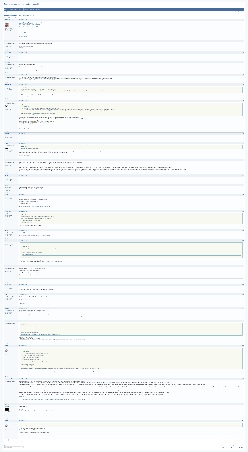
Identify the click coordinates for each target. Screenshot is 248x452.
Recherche (26, 9)
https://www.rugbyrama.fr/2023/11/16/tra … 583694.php (29, 24)
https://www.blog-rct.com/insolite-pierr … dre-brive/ (28, 287)
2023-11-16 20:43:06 (23, 211)
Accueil (5, 9)
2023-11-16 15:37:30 (23, 133)
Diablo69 (7, 133)
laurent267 (7, 62)
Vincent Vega (8, 19)
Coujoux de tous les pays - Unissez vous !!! (21, 4)
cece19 (6, 294)
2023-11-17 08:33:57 (23, 320)
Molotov (7, 41)
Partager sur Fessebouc (228, 447)
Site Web (7, 415)
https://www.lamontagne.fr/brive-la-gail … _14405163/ (29, 23)
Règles (20, 9)
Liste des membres (13, 9)
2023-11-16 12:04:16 (23, 62)
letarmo (6, 100)
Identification (37, 9)
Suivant (16, 17)
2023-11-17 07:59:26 (23, 308)
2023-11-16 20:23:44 (23, 185)
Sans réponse (241, 11)
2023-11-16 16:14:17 (23, 143)
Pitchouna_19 (8, 284)
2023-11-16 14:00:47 (23, 74)
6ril (5, 160)
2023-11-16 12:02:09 (23, 41)
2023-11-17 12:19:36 (23, 378)
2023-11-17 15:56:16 (23, 420)
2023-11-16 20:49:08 (23, 230)
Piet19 (6, 175)
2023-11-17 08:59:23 (23, 345)
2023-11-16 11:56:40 (23, 19)
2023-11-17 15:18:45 (23, 404)
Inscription (32, 9)
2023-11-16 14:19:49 (23, 84)
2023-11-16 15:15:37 (23, 100)
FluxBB (240, 447)
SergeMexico (8, 84)
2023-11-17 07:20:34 (23, 284)
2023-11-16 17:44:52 (23, 160)
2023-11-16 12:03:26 (23, 52)
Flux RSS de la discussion (239, 445)
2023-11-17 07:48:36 (23, 294)
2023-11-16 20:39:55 (23, 194)
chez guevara (8, 52)
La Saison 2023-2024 (15, 15)
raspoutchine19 (8, 378)
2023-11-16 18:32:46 (23, 175)
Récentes (236, 11)
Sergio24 (7, 74)
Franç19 (7, 404)
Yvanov (6, 194)
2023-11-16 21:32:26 (23, 240)
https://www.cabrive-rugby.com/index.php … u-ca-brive (31, 114)
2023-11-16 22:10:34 (23, 266)
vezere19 (7, 185)
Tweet (25, 32)
